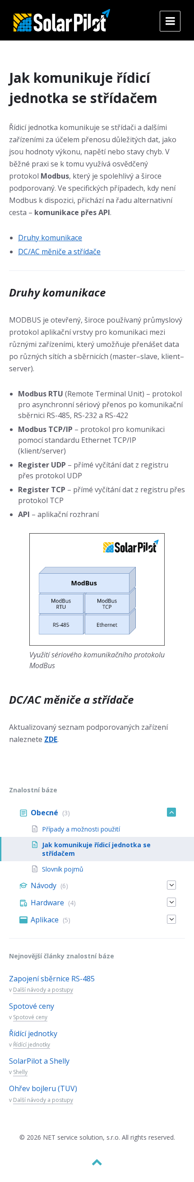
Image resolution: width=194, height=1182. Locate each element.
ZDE (50, 739)
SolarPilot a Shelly (39, 1061)
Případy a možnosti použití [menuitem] (81, 829)
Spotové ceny (31, 1006)
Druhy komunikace (50, 238)
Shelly (20, 1072)
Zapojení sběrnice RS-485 (52, 979)
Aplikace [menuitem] (45, 920)
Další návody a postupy (43, 989)
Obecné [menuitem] (44, 813)
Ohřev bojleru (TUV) (43, 1088)
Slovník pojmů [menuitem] (62, 869)
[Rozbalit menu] (170, 21)
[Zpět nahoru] (97, 1162)
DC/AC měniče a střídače (59, 251)
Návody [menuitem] (43, 885)
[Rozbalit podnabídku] (171, 812)
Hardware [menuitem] (47, 903)
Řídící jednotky (33, 1033)
